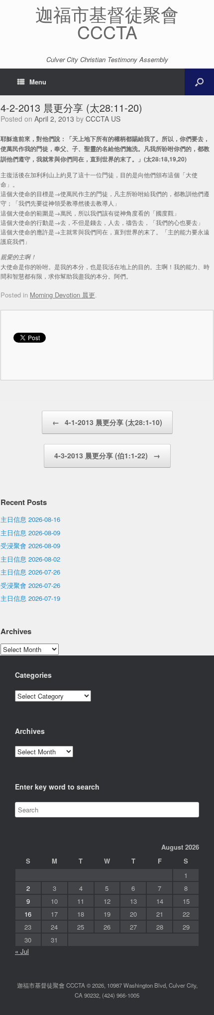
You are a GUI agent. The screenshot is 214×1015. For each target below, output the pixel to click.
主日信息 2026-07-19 (30, 598)
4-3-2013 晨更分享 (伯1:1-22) (107, 455)
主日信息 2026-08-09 (30, 532)
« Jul (22, 951)
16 (27, 914)
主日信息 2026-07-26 (30, 572)
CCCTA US (103, 119)
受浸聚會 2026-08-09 (30, 545)
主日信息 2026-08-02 (30, 559)
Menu (37, 81)
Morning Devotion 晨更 (62, 294)
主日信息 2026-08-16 (30, 519)
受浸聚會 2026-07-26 (30, 585)
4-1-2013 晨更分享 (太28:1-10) (107, 422)
